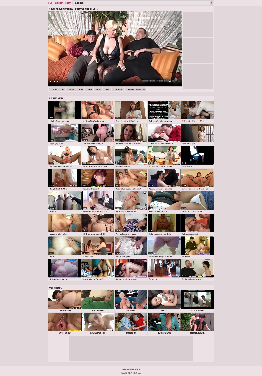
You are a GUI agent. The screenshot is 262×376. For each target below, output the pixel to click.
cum (63, 89)
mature (55, 89)
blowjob (90, 89)
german (81, 89)
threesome (141, 89)
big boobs (131, 89)
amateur (71, 89)
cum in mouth (119, 89)
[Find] (211, 3)
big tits (108, 89)
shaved (99, 89)
